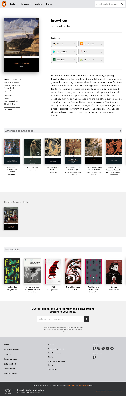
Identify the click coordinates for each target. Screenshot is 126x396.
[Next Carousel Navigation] (120, 131)
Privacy (50, 365)
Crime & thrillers (9, 104)
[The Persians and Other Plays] (73, 151)
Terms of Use (70, 329)
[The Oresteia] (32, 151)
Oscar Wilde (93, 292)
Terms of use (52, 369)
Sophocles (114, 174)
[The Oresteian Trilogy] (53, 151)
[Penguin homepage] (4, 4)
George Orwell (52, 289)
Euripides (117, 172)
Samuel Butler (61, 26)
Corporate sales (10, 359)
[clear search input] (122, 4)
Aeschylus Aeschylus (73, 172)
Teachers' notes (10, 373)
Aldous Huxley (73, 289)
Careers (51, 345)
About (6, 345)
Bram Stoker (114, 289)
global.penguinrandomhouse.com (108, 390)
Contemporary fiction (11, 101)
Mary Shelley (12, 289)
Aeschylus (32, 170)
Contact (7, 354)
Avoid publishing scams (56, 361)
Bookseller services (11, 349)
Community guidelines (56, 349)
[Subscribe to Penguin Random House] (86, 319)
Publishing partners (55, 353)
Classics (6, 98)
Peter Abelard (12, 174)
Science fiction (9, 109)
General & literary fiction (12, 107)
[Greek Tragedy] (114, 151)
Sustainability (9, 369)
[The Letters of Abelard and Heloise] (12, 151)
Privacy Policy (71, 385)
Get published (10, 364)
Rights (50, 357)
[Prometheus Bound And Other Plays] (93, 151)
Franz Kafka (32, 292)
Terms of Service (84, 385)
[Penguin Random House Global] (10, 390)
